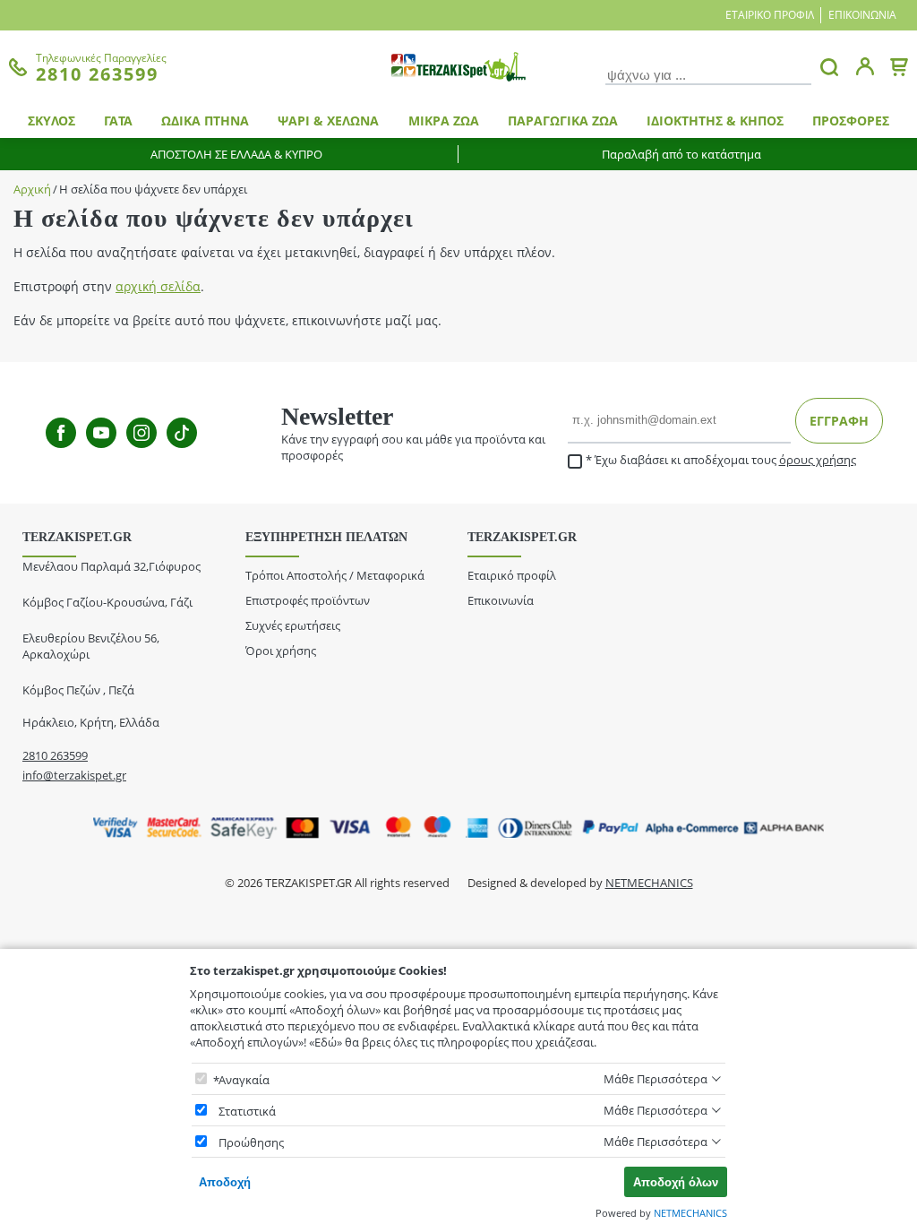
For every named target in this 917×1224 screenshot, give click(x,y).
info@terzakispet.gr (74, 775)
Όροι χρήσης (280, 650)
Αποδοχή (225, 1182)
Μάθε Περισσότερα (655, 1079)
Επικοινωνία (862, 14)
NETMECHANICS (649, 883)
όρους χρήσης (817, 460)
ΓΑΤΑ (118, 120)
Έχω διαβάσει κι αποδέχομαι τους (725, 460)
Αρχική (32, 189)
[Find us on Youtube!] (101, 433)
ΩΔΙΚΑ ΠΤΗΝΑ (205, 120)
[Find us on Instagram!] (141, 433)
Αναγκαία (244, 1080)
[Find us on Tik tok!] (182, 433)
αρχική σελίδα (158, 286)
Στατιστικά (247, 1111)
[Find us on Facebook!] (61, 433)
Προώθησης (251, 1142)
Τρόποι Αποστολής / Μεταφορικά (334, 575)
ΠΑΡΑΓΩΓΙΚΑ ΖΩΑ (563, 120)
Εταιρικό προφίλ (769, 14)
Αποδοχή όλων (675, 1182)
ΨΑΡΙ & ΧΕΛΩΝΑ (328, 120)
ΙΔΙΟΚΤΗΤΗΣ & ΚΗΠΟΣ (715, 120)
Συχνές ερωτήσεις (292, 625)
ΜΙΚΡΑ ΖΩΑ (443, 120)
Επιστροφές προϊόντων (307, 600)
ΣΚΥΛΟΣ (51, 120)
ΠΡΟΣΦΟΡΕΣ (850, 120)
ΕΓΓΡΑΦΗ (839, 420)
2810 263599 (55, 755)
